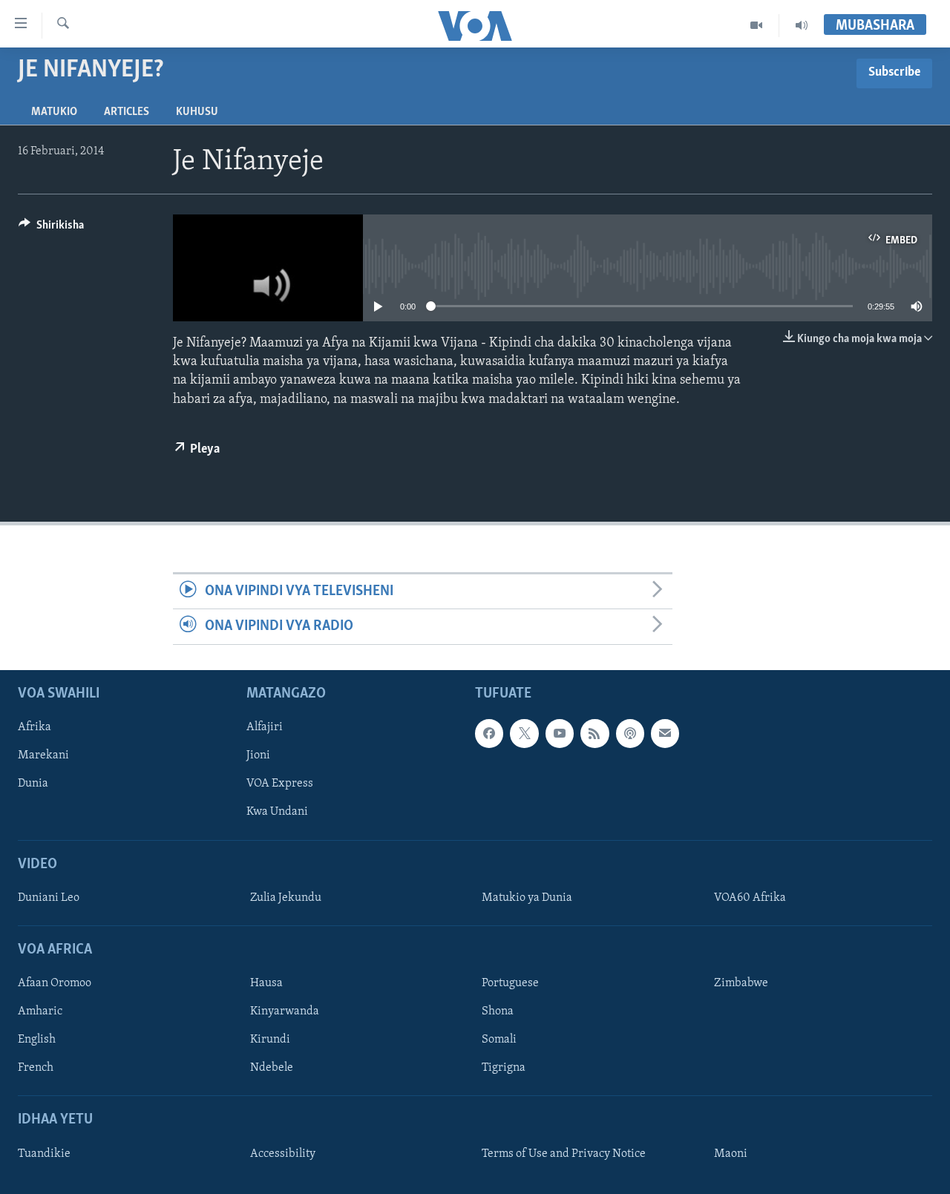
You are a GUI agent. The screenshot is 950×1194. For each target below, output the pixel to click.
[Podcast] (630, 733)
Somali (499, 1040)
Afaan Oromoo (54, 983)
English (37, 1040)
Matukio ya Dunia (527, 897)
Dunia (33, 784)
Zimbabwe (741, 983)
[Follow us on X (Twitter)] (524, 733)
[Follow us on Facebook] (489, 733)
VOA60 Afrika (750, 897)
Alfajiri (264, 727)
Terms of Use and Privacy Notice (564, 1153)
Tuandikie (44, 1153)
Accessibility (282, 1153)
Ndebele (271, 1068)
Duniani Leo (48, 897)
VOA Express (279, 784)
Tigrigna (503, 1068)
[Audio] (801, 25)
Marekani (43, 755)
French (35, 1068)
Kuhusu (197, 112)
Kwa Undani (277, 812)
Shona (498, 1011)
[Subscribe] (665, 733)
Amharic (40, 1011)
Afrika (34, 727)
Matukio (54, 112)
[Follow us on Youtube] (560, 733)
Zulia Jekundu (285, 897)
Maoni (730, 1153)
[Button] (51, 228)
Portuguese (510, 983)
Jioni (258, 755)
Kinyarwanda (284, 1011)
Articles (126, 112)
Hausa (266, 983)
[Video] (756, 25)
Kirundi (270, 1040)
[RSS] (594, 733)
